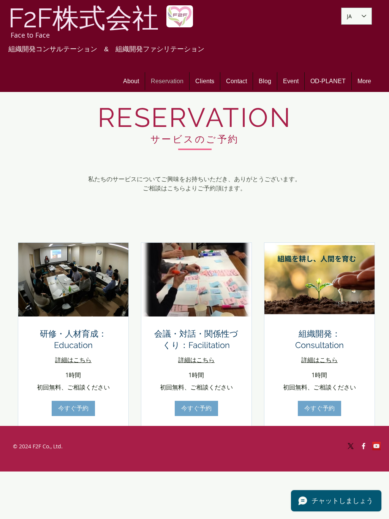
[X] (350, 446)
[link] (73, 339)
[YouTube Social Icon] (376, 446)
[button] (73, 408)
